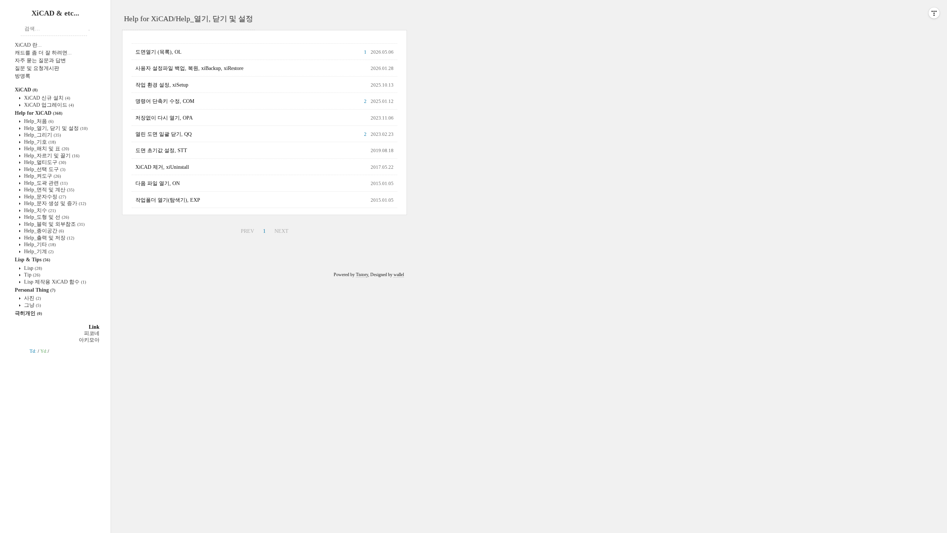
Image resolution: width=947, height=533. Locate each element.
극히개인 (28, 313)
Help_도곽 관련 (45, 183)
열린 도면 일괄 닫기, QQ (163, 134)
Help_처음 (38, 121)
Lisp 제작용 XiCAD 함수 (54, 282)
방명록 (22, 76)
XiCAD (26, 90)
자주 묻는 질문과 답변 (40, 60)
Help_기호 (39, 142)
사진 (32, 298)
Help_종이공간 (43, 231)
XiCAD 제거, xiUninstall (162, 167)
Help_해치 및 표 (46, 148)
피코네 (92, 333)
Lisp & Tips (32, 259)
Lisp (32, 268)
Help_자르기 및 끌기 (51, 155)
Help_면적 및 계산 (48, 189)
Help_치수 (39, 210)
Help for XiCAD (39, 113)
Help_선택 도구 (44, 169)
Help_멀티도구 (44, 162)
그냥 (32, 305)
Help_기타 (39, 244)
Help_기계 (38, 251)
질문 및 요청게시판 (37, 68)
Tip (31, 275)
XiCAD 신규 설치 (46, 98)
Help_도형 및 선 (46, 217)
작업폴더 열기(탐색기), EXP (167, 200)
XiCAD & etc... (55, 13)
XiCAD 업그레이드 (48, 105)
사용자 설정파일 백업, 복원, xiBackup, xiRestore (189, 68)
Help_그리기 (42, 135)
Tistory (362, 274)
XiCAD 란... (28, 45)
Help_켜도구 (42, 176)
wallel (399, 274)
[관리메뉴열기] (934, 13)
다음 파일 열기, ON (157, 183)
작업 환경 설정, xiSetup (161, 85)
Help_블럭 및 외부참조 (54, 224)
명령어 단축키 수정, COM (164, 101)
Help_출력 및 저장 (48, 238)
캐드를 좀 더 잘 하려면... (43, 53)
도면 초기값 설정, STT (161, 150)
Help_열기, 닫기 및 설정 (55, 128)
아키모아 (89, 340)
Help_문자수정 (44, 197)
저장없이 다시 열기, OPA (164, 118)
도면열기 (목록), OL (158, 52)
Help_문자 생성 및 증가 (54, 203)
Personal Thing (35, 290)
